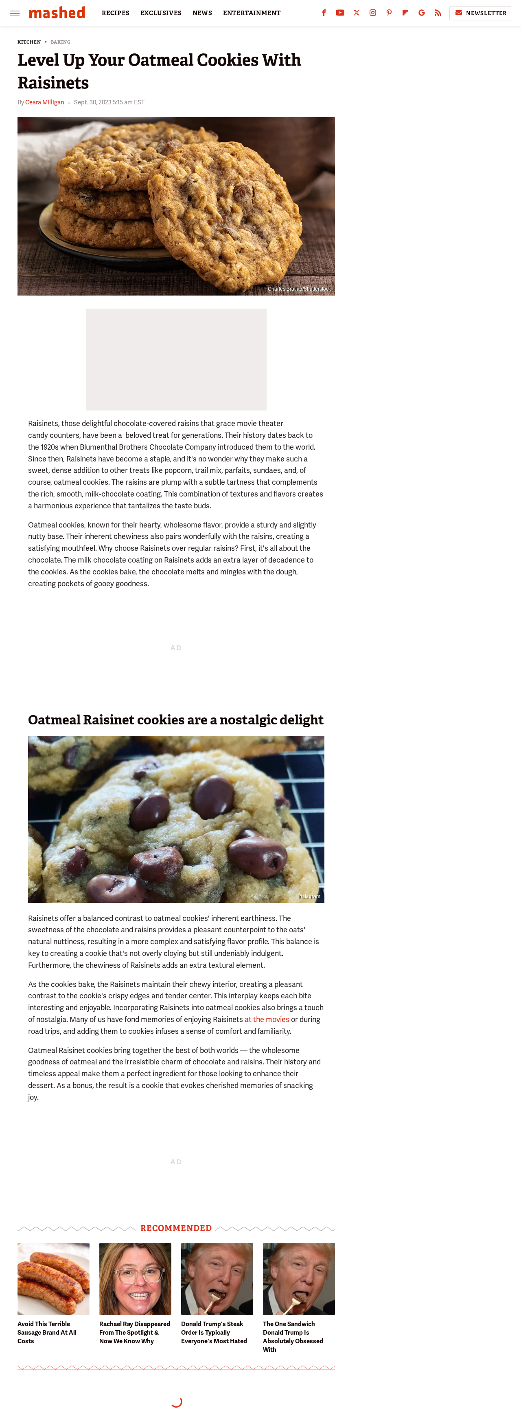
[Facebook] (324, 14)
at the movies (267, 1019)
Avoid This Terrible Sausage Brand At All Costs (47, 1332)
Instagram (309, 896)
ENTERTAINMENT (252, 13)
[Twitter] (356, 14)
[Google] (422, 14)
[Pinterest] (389, 14)
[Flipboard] (405, 14)
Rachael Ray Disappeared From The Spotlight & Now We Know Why (134, 1332)
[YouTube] (340, 14)
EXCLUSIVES (161, 13)
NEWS (202, 13)
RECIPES (116, 13)
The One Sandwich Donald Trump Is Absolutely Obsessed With (293, 1337)
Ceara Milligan (44, 102)
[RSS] (438, 14)
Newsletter (486, 13)
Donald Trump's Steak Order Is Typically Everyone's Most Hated (214, 1332)
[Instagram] (373, 14)
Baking (61, 42)
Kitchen (29, 42)
